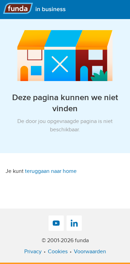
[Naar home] (37, 8)
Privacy (33, 251)
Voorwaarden (90, 251)
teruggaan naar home (51, 171)
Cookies (58, 251)
